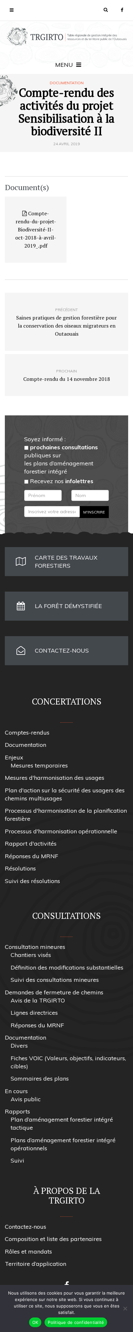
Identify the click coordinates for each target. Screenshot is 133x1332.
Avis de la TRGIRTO (38, 1000)
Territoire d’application (35, 1263)
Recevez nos (60, 481)
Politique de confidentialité (76, 1322)
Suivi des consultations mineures (55, 979)
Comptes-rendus (27, 732)
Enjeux (14, 757)
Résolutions (20, 868)
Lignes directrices (34, 1012)
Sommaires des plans (40, 1078)
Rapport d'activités (30, 843)
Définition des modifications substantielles (67, 967)
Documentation (67, 83)
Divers (19, 1045)
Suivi (17, 1160)
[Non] (125, 1308)
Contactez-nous (25, 1226)
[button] (106, 10)
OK (35, 1322)
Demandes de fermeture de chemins (54, 992)
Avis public (26, 1099)
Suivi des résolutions (32, 881)
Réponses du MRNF (31, 856)
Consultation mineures (35, 947)
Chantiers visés (31, 955)
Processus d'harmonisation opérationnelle (61, 831)
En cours (16, 1091)
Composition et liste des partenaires (53, 1239)
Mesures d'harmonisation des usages (54, 777)
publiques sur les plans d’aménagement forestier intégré (61, 459)
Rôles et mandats (28, 1251)
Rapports (17, 1111)
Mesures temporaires (39, 765)
